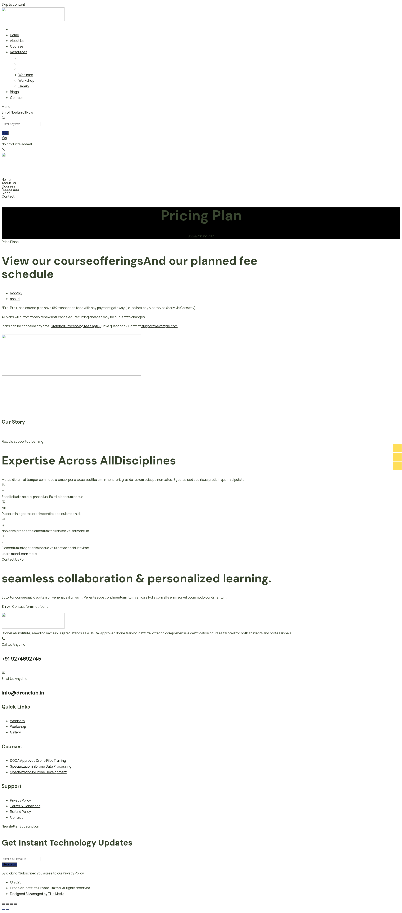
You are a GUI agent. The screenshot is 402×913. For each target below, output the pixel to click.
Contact (8, 196)
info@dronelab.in (23, 692)
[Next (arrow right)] (7, 909)
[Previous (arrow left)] (3, 909)
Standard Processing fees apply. (76, 326)
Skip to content (13, 4)
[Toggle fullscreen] (7, 904)
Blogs (6, 193)
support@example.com (159, 326)
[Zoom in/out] (3, 904)
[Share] (11, 904)
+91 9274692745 (21, 659)
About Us (9, 183)
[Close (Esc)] (15, 904)
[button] (201, 189)
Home (6, 179)
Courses (8, 186)
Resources (10, 189)
